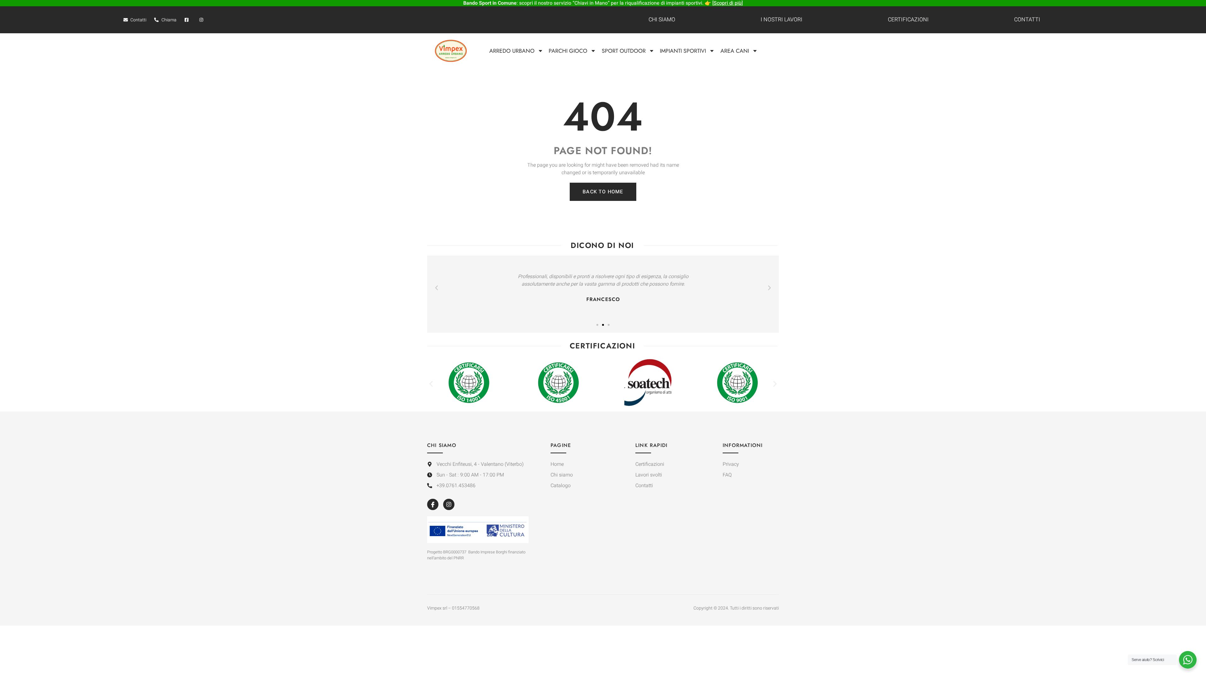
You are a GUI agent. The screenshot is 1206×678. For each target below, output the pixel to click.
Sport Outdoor (624, 51)
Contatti (1027, 20)
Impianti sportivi (683, 51)
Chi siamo (662, 20)
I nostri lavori (781, 20)
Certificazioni (908, 20)
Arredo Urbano (512, 51)
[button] (436, 288)
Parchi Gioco (568, 51)
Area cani (734, 51)
